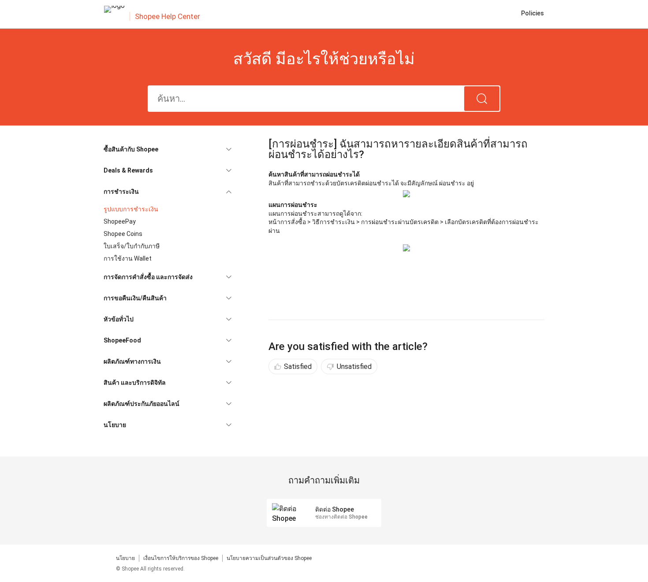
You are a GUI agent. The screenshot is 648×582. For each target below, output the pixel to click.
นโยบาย (125, 558)
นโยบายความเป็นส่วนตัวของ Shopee (269, 558)
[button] (167, 149)
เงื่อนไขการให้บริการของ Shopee (180, 558)
